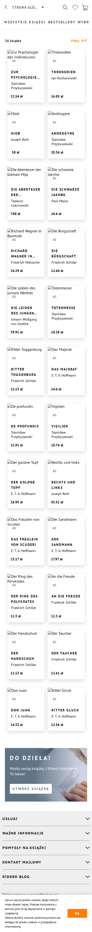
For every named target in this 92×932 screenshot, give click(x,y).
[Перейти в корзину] (85, 7)
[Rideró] (6, 7)
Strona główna (27, 7)
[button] (79, 40)
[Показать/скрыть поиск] (65, 7)
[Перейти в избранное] (75, 7)
